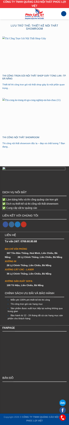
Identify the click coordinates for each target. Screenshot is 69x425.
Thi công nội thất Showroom (20, 137)
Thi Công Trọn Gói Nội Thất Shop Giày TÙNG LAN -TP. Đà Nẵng (34, 77)
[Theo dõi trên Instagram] (11, 224)
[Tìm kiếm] (63, 13)
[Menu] (4, 14)
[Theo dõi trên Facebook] (5, 224)
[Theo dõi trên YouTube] (23, 224)
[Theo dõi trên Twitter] (17, 224)
